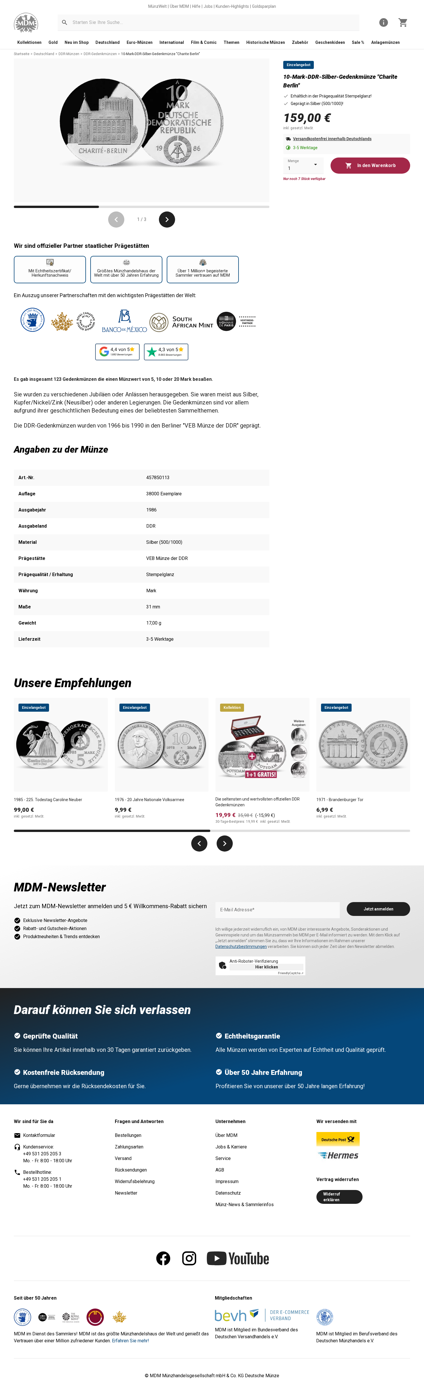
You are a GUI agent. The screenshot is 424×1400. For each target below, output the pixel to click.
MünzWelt (157, 6)
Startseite (21, 54)
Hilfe (196, 6)
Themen (231, 42)
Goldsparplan (264, 6)
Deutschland (107, 42)
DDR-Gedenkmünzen (100, 54)
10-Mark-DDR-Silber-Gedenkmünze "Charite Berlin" (160, 54)
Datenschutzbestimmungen (241, 946)
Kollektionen (29, 42)
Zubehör (300, 42)
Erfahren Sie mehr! (130, 1340)
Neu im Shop (77, 42)
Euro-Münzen (140, 42)
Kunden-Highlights (232, 6)
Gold (53, 42)
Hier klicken (266, 967)
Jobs (208, 6)
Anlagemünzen (385, 42)
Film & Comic (204, 42)
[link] (26, 23)
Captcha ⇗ (290, 973)
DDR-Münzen (69, 54)
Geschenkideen (330, 42)
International (172, 42)
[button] (64, 22)
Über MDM (179, 6)
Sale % (358, 42)
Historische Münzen (265, 42)
